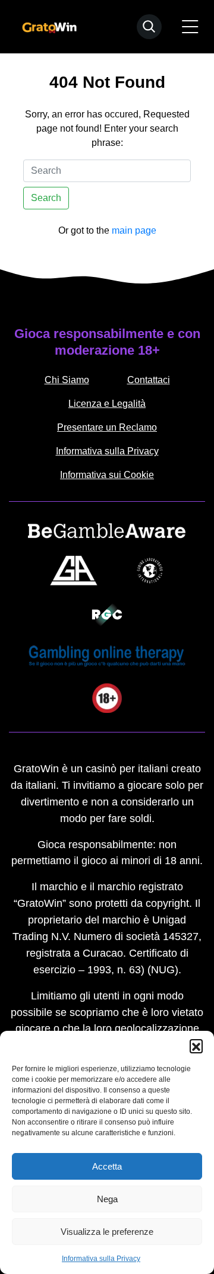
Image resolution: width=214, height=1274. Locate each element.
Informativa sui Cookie (107, 475)
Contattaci (148, 380)
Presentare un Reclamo (107, 427)
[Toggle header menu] (190, 26)
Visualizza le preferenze (107, 1232)
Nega (107, 1199)
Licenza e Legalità (107, 404)
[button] (196, 1046)
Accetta (107, 1166)
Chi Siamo (67, 380)
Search (46, 198)
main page (134, 230)
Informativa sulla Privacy (101, 1258)
